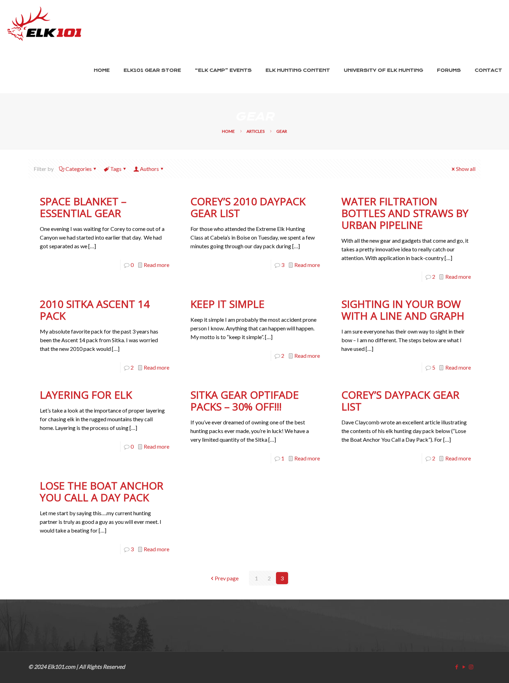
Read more (156, 264)
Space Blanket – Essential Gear (83, 207)
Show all (465, 168)
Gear (281, 131)
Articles (256, 131)
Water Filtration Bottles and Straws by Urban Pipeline (404, 213)
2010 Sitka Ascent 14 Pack (95, 310)
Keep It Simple (227, 304)
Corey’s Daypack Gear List (400, 401)
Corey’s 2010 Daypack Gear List (247, 207)
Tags (116, 168)
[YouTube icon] (463, 667)
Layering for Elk (86, 395)
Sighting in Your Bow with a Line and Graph (402, 310)
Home (228, 131)
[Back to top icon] (475, 668)
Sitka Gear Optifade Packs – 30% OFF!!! (244, 401)
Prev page (227, 578)
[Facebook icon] (456, 667)
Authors (149, 168)
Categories (78, 168)
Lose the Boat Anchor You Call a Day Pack (101, 491)
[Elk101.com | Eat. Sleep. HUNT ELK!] (44, 24)
